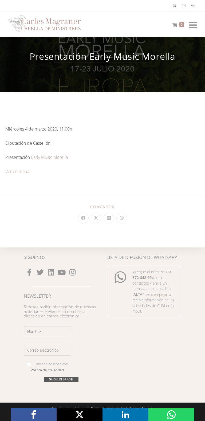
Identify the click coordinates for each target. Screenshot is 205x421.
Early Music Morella (49, 157)
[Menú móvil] (191, 24)
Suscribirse (61, 379)
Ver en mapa (17, 171)
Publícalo (79, 414)
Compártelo (34, 414)
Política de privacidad (47, 370)
